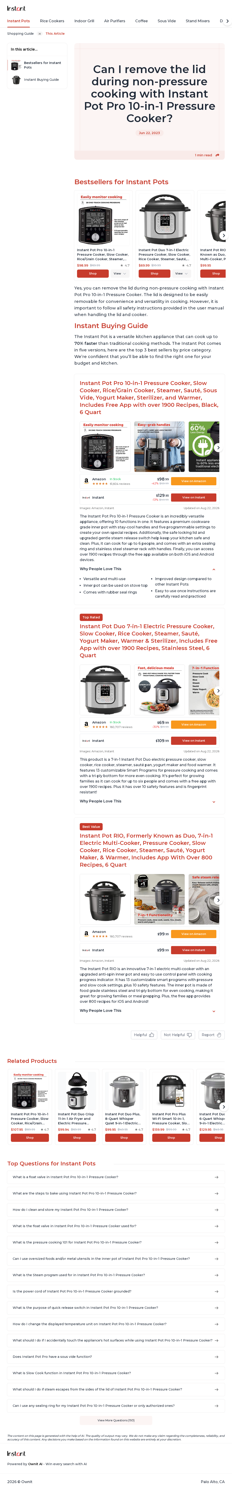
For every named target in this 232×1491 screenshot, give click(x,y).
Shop (93, 273)
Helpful (140, 1035)
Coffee (141, 21)
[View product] (103, 235)
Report (208, 1035)
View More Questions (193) (116, 1420)
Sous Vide (167, 21)
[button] (217, 155)
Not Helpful (174, 1035)
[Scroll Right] (227, 21)
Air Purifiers (114, 21)
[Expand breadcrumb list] (40, 33)
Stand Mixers (198, 21)
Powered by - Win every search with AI (47, 1464)
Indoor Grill (84, 21)
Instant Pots (18, 21)
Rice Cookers (52, 21)
